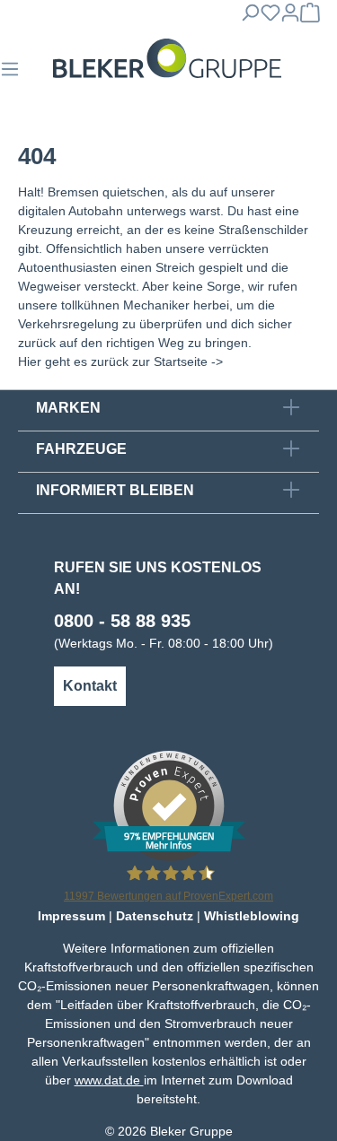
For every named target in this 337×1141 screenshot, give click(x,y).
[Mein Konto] (290, 18)
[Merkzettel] (270, 18)
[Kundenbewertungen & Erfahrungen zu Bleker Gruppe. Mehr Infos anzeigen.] (169, 804)
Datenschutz (154, 916)
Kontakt (90, 685)
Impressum (71, 916)
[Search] (250, 18)
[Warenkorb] (310, 18)
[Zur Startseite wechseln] (167, 58)
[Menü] (10, 74)
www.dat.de (109, 1080)
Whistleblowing (251, 916)
